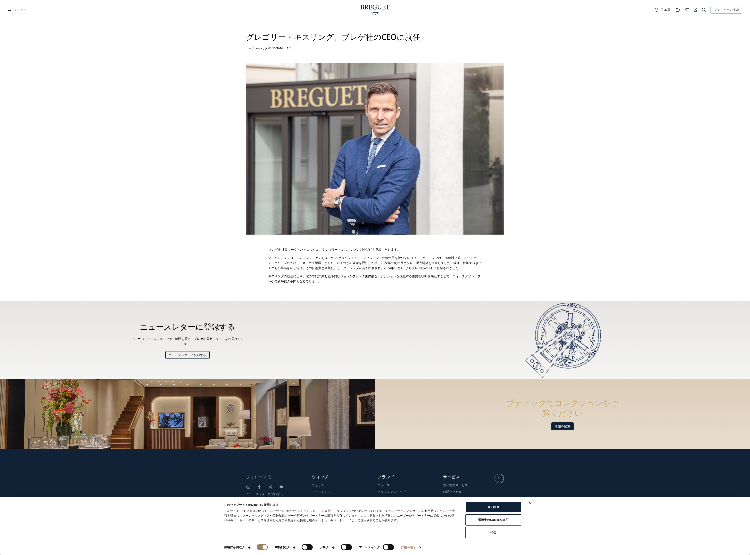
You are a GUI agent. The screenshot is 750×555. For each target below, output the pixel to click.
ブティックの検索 (726, 10)
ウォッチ (318, 485)
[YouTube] (281, 487)
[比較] (677, 9)
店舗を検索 (562, 426)
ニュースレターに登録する (187, 355)
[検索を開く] (704, 9)
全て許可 (493, 507)
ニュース (383, 485)
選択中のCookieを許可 (493, 519)
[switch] (307, 547)
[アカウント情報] (696, 9)
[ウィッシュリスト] (687, 9)
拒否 (493, 532)
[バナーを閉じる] (530, 502)
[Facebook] (259, 487)
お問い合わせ (452, 492)
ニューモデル (321, 492)
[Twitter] (270, 487)
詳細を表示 (408, 547)
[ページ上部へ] (499, 478)
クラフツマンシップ (391, 492)
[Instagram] (248, 487)
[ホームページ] (375, 10)
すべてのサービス (455, 485)
